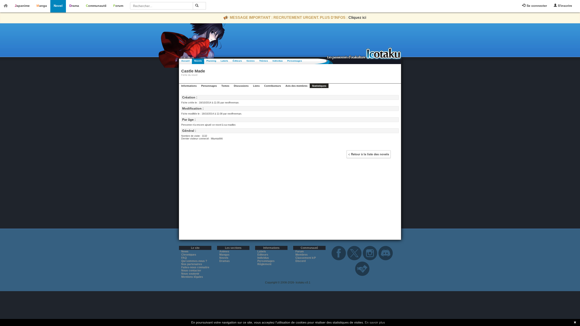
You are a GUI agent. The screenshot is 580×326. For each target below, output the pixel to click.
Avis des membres (296, 85)
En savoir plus (375, 322)
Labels (224, 61)
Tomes (225, 85)
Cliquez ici (357, 17)
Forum (118, 5)
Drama (74, 5)
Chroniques (188, 254)
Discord (300, 261)
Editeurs (262, 254)
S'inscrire (564, 5)
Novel (58, 5)
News (184, 251)
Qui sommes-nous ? (194, 261)
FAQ (184, 257)
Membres (301, 254)
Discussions (241, 85)
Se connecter (536, 5)
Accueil (185, 61)
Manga (41, 5)
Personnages (294, 61)
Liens (256, 85)
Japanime (22, 5)
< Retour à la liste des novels (368, 154)
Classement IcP (305, 257)
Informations (189, 85)
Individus (278, 61)
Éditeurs (237, 61)
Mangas (224, 254)
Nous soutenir (190, 273)
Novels (198, 61)
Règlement (264, 264)
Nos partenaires (191, 264)
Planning (211, 61)
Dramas (224, 261)
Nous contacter (191, 270)
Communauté (96, 5)
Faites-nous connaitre (195, 267)
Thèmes (263, 61)
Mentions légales (192, 276)
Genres (250, 61)
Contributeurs (272, 85)
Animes (224, 251)
